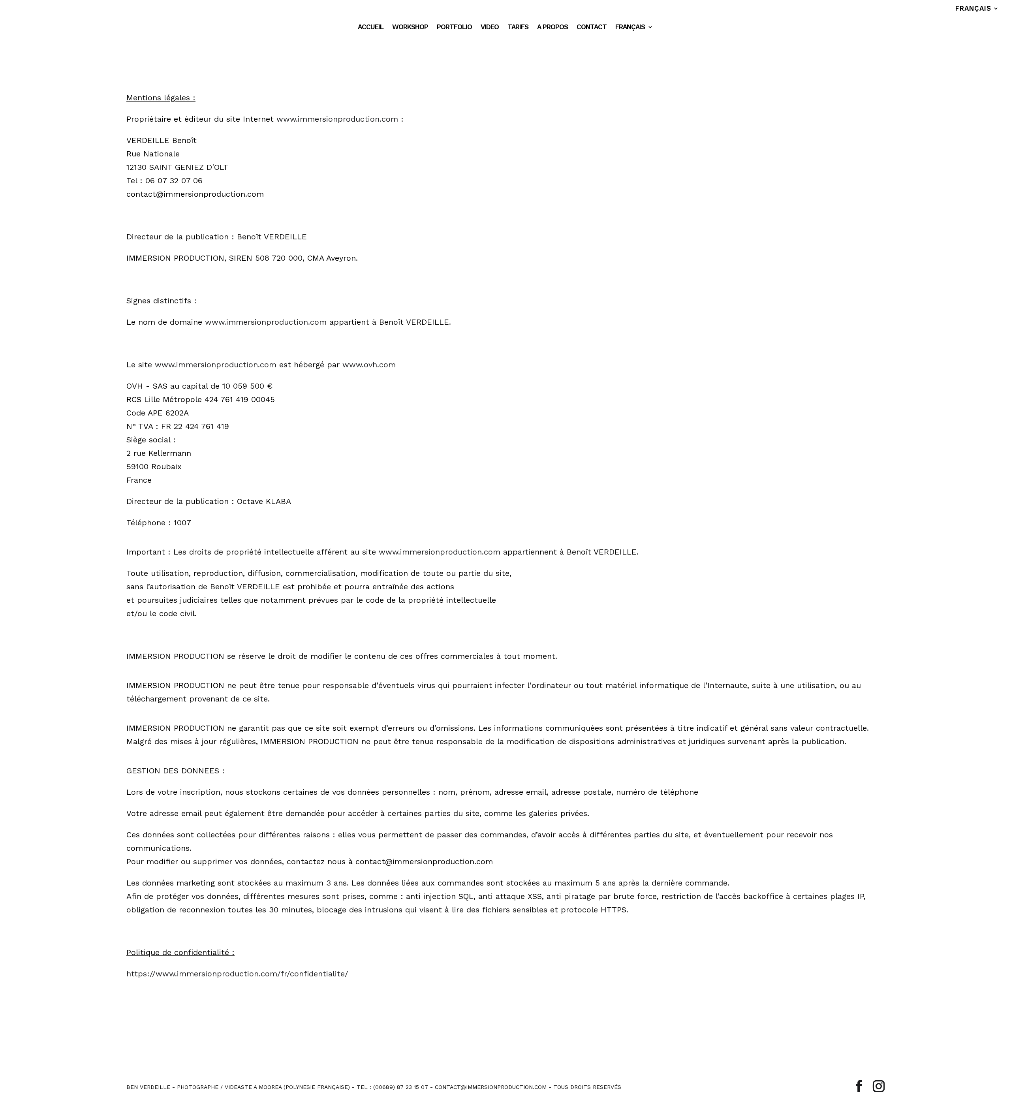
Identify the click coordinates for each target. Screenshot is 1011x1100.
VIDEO (490, 27)
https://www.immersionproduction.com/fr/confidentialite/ (237, 973)
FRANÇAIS (973, 8)
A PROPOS (552, 27)
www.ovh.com (369, 364)
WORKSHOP (410, 27)
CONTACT (592, 27)
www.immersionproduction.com (337, 119)
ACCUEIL (370, 27)
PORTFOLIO (454, 27)
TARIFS (517, 27)
